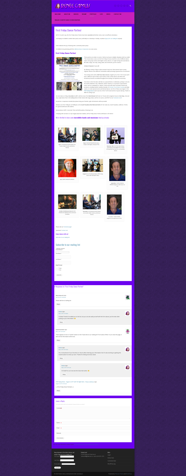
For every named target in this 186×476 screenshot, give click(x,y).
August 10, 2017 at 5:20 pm (61, 383)
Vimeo (121, 6)
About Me (67, 14)
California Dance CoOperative (81, 49)
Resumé (84, 14)
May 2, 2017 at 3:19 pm (63, 349)
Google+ (124, 6)
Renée (60, 311)
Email (59, 428)
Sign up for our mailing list (111, 38)
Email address (57, 464)
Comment (59, 408)
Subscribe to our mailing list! (63, 237)
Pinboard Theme (119, 474)
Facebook (115, 6)
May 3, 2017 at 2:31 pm (66, 367)
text (60, 269)
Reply (58, 304)
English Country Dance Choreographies (67, 20)
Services (76, 14)
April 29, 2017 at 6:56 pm (61, 297)
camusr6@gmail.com (86, 456)
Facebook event (117, 97)
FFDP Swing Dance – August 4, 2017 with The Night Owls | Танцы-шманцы (75, 382)
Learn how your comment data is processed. (86, 444)
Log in (109, 455)
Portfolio (93, 15)
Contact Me (117, 14)
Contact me (64, 230)
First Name (58, 253)
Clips (101, 14)
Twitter (118, 6)
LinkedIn (127, 6)
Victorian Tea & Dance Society (116, 87)
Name (59, 423)
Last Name (58, 259)
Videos (108, 14)
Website (59, 433)
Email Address (59, 249)
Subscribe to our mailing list (68, 244)
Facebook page (67, 227)
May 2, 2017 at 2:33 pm (60, 331)
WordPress (129, 474)
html (60, 268)
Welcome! (58, 14)
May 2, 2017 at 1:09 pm (63, 313)
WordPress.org (111, 464)
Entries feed (111, 458)
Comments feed (112, 461)
